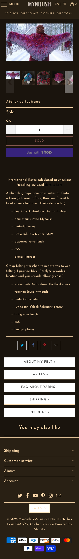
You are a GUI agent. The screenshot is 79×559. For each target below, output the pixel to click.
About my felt (38, 362)
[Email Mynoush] (58, 496)
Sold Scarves (29, 13)
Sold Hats (11, 13)
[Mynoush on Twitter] (20, 496)
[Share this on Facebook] (33, 345)
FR (64, 4)
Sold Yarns (64, 13)
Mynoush (25, 519)
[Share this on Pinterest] (44, 345)
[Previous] (10, 47)
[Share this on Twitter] (22, 345)
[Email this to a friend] (55, 345)
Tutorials (47, 13)
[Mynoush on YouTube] (35, 496)
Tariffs (38, 374)
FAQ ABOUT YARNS (38, 387)
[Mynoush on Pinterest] (43, 496)
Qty (8, 121)
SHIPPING (38, 399)
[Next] (69, 47)
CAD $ (37, 508)
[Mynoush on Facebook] (28, 496)
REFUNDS (38, 412)
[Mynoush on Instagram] (51, 496)
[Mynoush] (39, 4)
